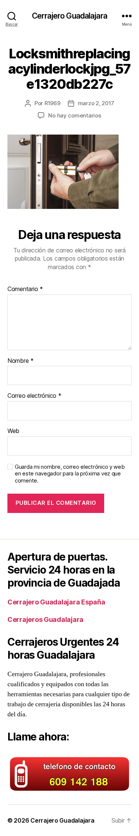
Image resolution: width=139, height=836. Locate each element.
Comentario (25, 289)
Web (13, 431)
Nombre (20, 361)
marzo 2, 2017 (96, 103)
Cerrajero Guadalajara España (56, 602)
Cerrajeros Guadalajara (45, 619)
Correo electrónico (34, 396)
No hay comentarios (74, 115)
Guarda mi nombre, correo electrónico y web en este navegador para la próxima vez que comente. (70, 474)
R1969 (52, 103)
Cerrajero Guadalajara (69, 16)
